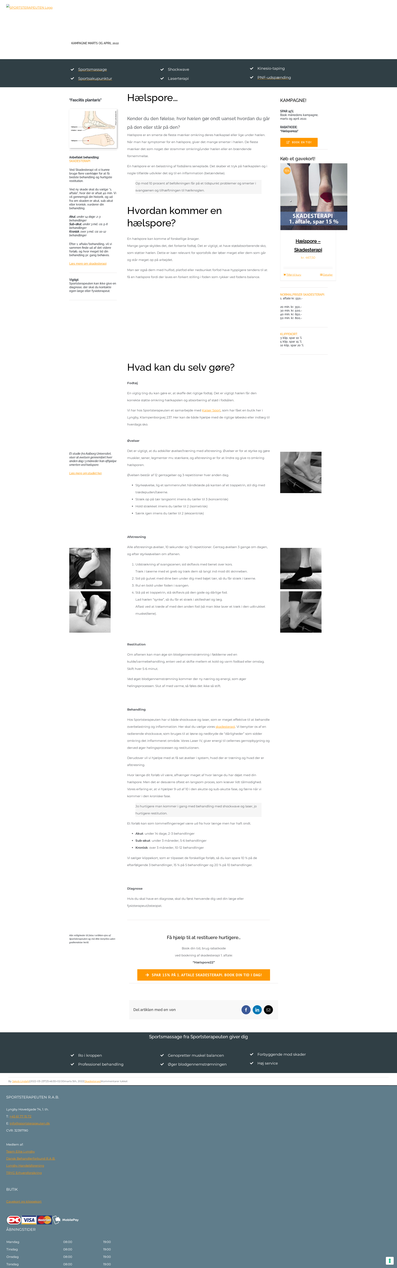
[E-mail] (268, 1009)
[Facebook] (246, 1009)
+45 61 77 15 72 (20, 1116)
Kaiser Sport (211, 410)
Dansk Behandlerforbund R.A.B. (30, 1158)
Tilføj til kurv (293, 274)
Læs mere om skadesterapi (87, 263)
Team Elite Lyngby (20, 1151)
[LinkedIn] (257, 1009)
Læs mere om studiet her (85, 473)
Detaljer (328, 274)
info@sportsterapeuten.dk (30, 1123)
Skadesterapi (92, 1081)
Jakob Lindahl (20, 1081)
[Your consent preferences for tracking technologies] (390, 1261)
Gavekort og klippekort (24, 1201)
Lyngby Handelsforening (25, 1166)
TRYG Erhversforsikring (24, 1173)
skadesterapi (225, 727)
